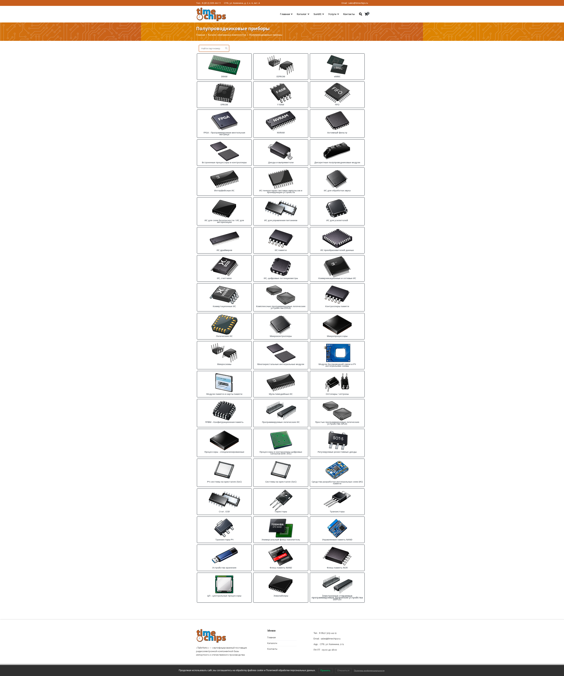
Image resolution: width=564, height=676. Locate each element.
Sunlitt (317, 14)
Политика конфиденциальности (369, 670)
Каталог (302, 14)
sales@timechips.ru (330, 638)
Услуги (332, 14)
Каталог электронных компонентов (227, 35)
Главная (285, 14)
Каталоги (272, 643)
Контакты (349, 14)
